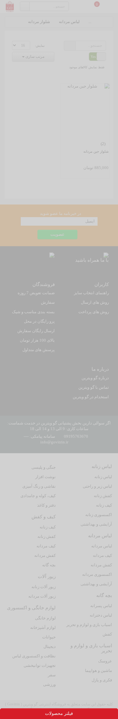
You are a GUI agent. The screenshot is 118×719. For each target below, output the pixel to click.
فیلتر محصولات (59, 713)
